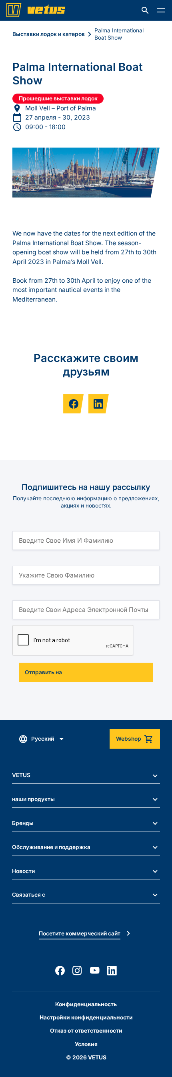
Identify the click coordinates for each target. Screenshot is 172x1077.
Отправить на (43, 672)
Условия (86, 1044)
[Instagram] (77, 970)
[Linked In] (112, 970)
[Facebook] (60, 970)
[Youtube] (95, 970)
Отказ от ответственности (86, 1030)
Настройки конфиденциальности (86, 1017)
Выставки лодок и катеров (48, 34)
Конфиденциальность (86, 1004)
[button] (145, 10)
